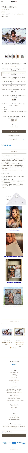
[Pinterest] (10, 145)
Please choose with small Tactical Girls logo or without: (14, 117)
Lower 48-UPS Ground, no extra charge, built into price (15, 112)
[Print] (7, 145)
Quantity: (14, 124)
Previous (2, 55)
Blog (14, 379)
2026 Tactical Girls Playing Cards (14, 390)
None (5, 107)
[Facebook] (2, 145)
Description (14, 151)
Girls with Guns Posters (14, 398)
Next (25, 55)
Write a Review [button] (20, 14)
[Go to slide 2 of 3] (13, 347)
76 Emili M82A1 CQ (7, 342)
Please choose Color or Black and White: (14, 96)
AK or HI (5, 109)
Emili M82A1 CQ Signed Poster (19, 343)
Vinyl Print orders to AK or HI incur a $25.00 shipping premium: (14, 104)
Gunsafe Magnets (14, 395)
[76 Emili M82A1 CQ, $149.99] (7, 332)
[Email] (5, 145)
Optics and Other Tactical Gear (14, 392)
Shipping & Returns (14, 380)
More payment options (14, 135)
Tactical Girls (14, 407)
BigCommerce (16, 447)
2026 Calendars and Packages (14, 389)
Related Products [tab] (14, 321)
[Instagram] (15, 364)
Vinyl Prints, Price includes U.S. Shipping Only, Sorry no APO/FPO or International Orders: (14, 65)
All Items (14, 394)
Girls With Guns (14, 372)
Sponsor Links (14, 375)
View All (14, 409)
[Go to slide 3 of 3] (15, 347)
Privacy (14, 374)
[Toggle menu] (2, 2)
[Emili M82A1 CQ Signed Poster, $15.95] (19, 332)
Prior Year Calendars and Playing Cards (14, 400)
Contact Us (14, 377)
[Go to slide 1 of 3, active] (10, 347)
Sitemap (14, 382)
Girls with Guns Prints (14, 397)
